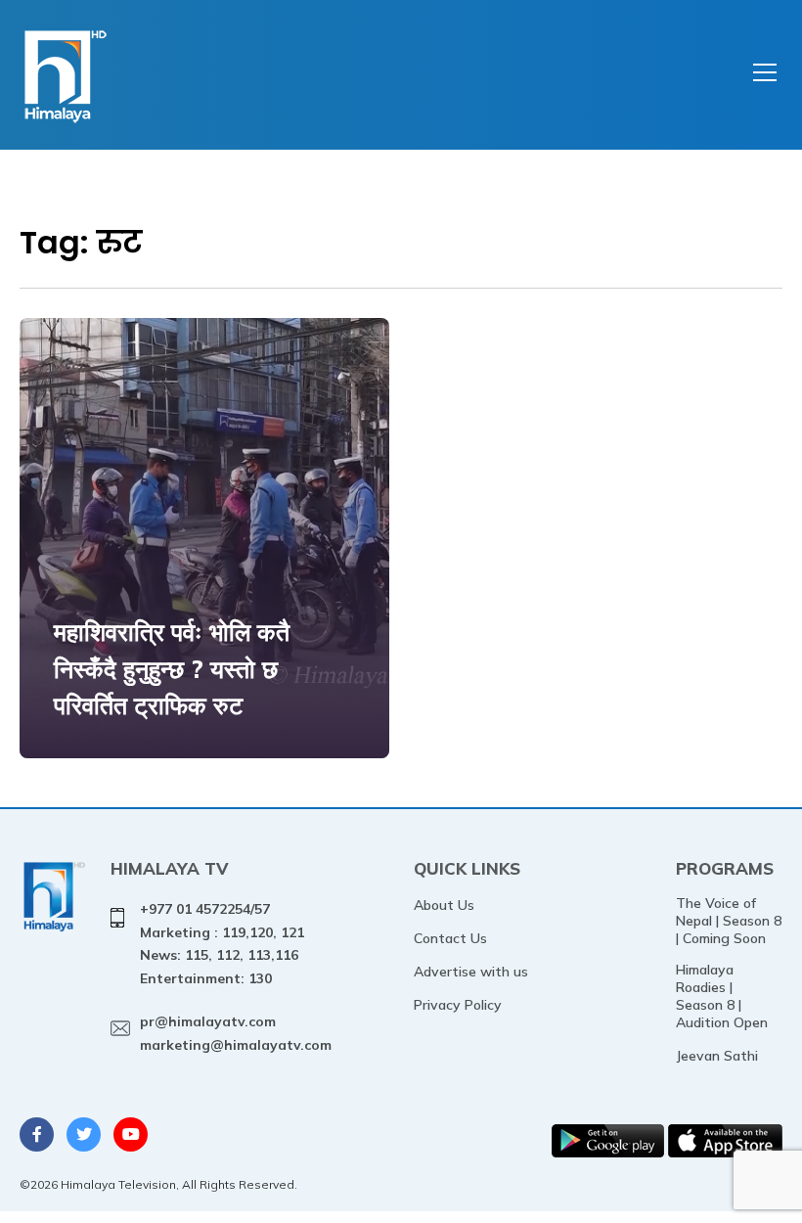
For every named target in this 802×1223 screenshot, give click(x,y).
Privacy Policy (458, 1005)
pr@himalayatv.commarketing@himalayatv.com (236, 1033)
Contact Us (450, 938)
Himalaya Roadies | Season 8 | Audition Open (722, 996)
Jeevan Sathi (717, 1055)
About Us (444, 905)
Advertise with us (471, 971)
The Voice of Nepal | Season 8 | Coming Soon (728, 920)
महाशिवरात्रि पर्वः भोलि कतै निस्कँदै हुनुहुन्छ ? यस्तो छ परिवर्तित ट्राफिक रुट (172, 668)
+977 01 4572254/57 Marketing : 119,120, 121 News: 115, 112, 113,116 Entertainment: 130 (222, 943)
